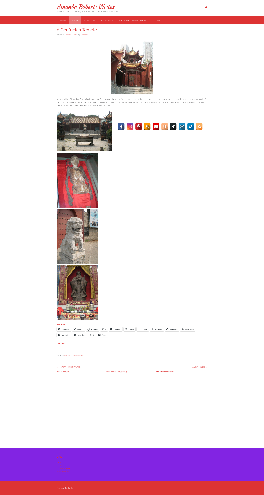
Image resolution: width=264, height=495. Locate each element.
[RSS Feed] (199, 126)
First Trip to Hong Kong (116, 371)
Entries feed (62, 465)
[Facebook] (121, 126)
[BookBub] (155, 126)
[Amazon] (147, 126)
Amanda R (84, 34)
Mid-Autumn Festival (165, 371)
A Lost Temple (199, 366)
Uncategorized (77, 355)
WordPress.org (63, 471)
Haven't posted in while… (69, 366)
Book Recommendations (133, 20)
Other (157, 20)
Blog (75, 20)
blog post (67, 355)
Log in (59, 462)
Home (63, 20)
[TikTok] (173, 126)
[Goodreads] (164, 126)
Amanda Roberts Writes (85, 6)
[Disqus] (132, 409)
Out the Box (68, 488)
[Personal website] (190, 126)
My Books (107, 20)
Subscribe (89, 20)
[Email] (181, 126)
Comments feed (63, 468)
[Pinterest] (138, 126)
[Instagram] (130, 126)
